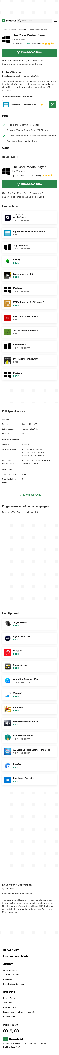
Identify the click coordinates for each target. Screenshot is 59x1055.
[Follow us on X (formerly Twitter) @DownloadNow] (11, 1031)
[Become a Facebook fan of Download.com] (5, 1031)
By (18, 44)
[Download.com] (9, 20)
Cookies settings (10, 1017)
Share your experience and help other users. (23, 64)
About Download (10, 970)
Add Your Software (11, 974)
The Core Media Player (29, 37)
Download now (31, 52)
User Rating (36, 44)
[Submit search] (19, 21)
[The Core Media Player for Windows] (6, 39)
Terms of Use (9, 1003)
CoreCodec (10, 888)
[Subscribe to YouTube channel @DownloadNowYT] (16, 1031)
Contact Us (8, 979)
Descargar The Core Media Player (18, 512)
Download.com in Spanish (14, 984)
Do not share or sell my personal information (22, 1012)
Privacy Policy (9, 998)
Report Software (32, 495)
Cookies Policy (9, 1007)
